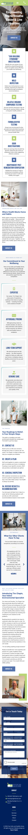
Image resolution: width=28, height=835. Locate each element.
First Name (7, 716)
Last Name (7, 722)
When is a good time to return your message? (13, 745)
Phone (5, 732)
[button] (17, 2)
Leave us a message (10, 750)
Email (5, 727)
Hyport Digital (14, 830)
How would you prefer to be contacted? (13, 739)
